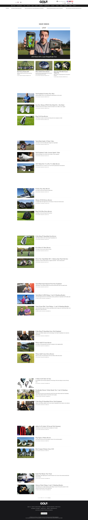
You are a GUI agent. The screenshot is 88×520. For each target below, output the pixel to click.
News (14, 5)
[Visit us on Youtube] (71, 1)
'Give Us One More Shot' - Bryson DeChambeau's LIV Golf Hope (34, 8)
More (74, 5)
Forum (57, 5)
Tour (32, 5)
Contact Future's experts (36, 506)
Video (61, 5)
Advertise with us (53, 508)
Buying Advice (19, 5)
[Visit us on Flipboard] (72, 1)
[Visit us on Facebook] (67, 1)
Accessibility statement (35, 508)
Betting (28, 5)
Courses (65, 5)
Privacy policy (57, 506)
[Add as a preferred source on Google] (44, 513)
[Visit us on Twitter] (69, 1)
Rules (36, 5)
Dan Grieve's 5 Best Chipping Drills (16, 8)
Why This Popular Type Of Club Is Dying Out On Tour (73, 8)
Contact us (44, 506)
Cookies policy (43, 508)
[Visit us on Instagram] (68, 1)
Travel (70, 5)
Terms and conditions (51, 506)
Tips (24, 5)
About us (29, 506)
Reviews (52, 5)
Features (41, 5)
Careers (48, 508)
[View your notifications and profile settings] (21, 2)
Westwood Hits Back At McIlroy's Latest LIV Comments (55, 8)
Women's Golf (46, 5)
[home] (11, 5)
